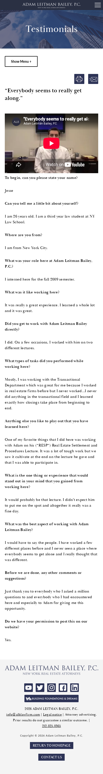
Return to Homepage (51, 745)
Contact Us (51, 757)
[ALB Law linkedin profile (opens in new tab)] (74, 687)
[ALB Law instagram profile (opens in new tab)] (51, 687)
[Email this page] (93, 79)
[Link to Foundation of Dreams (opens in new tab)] (51, 698)
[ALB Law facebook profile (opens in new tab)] (63, 687)
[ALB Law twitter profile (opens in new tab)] (40, 687)
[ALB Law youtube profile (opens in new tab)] (28, 687)
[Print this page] (79, 79)
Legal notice (52, 714)
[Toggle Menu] (97, 5)
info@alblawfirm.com (23, 714)
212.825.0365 (51, 726)
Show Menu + (21, 61)
